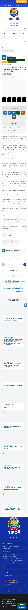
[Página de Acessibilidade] (21, 5)
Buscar (2, 28)
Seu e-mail (8, 584)
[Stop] (15, 123)
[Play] (12, 123)
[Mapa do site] (19, 5)
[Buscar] (25, 29)
